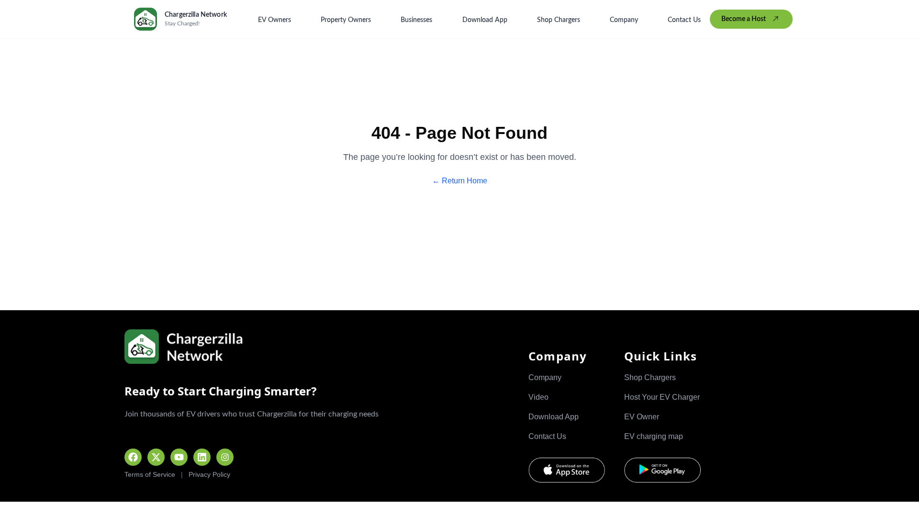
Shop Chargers (558, 20)
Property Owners (346, 20)
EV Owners (274, 20)
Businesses (416, 20)
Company (624, 20)
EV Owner (641, 417)
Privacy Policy (209, 474)
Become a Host (743, 19)
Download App (484, 20)
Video (538, 397)
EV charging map (653, 436)
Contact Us (684, 20)
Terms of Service (149, 474)
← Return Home (459, 181)
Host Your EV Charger (662, 397)
